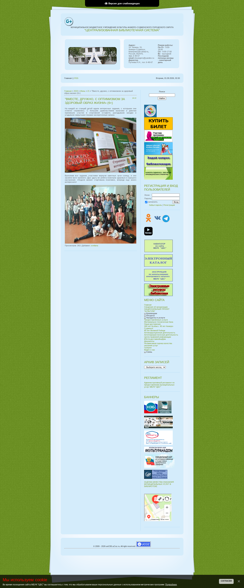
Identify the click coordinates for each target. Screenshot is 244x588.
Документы (149, 341)
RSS (76, 78)
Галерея (147, 348)
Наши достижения (152, 324)
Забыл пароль (155, 205)
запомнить (153, 202)
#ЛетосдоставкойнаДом (155, 339)
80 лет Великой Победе (154, 330)
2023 (76, 91)
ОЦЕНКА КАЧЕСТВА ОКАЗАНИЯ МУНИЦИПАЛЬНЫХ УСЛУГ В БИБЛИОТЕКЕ (159, 484)
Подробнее (171, 584)
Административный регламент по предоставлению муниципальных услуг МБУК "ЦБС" (159, 385)
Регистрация (169, 205)
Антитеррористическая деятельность (161, 335)
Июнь (82, 91)
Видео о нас (149, 350)
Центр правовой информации (157, 337)
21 (88, 91)
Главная (68, 91)
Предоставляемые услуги (156, 320)
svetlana (94, 245)
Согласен (226, 581)
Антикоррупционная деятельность (159, 333)
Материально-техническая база (158, 322)
